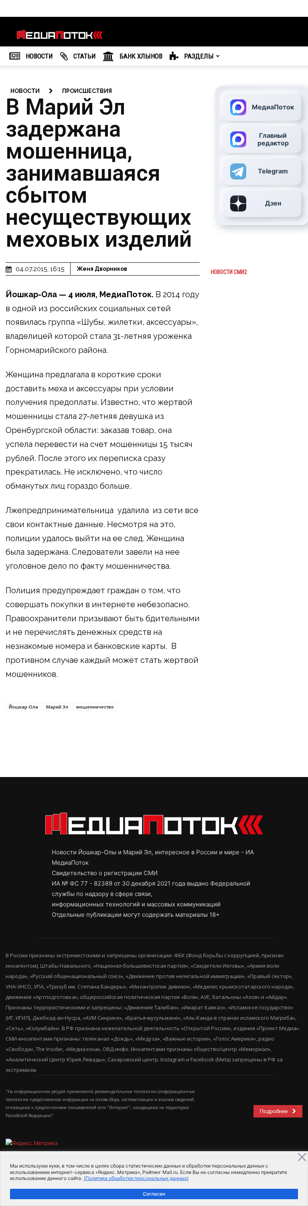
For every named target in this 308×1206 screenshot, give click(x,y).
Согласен (154, 1194)
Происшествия (87, 91)
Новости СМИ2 (229, 272)
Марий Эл (57, 707)
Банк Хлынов (140, 56)
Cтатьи (84, 56)
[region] (154, 1178)
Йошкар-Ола (23, 707)
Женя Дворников (102, 269)
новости (25, 91)
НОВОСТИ (38, 56)
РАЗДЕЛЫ (198, 56)
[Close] (302, 1157)
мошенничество (95, 707)
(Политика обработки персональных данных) (136, 1178)
